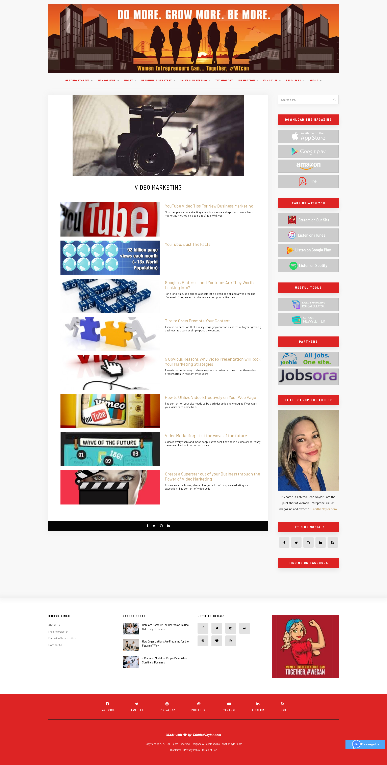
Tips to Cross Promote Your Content (197, 320)
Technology (224, 80)
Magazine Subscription (62, 647)
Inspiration (246, 80)
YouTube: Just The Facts (187, 244)
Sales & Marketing (193, 80)
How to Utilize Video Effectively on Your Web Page (210, 397)
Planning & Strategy (156, 80)
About (313, 80)
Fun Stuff (270, 80)
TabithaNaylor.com (324, 509)
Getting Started (77, 80)
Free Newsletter (58, 640)
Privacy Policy (192, 758)
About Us (54, 633)
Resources (293, 80)
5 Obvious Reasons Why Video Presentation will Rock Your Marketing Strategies (213, 361)
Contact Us (55, 653)
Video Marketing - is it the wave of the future (206, 435)
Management (107, 80)
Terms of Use (209, 758)
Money (128, 80)
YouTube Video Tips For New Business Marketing (209, 205)
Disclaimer (176, 758)
